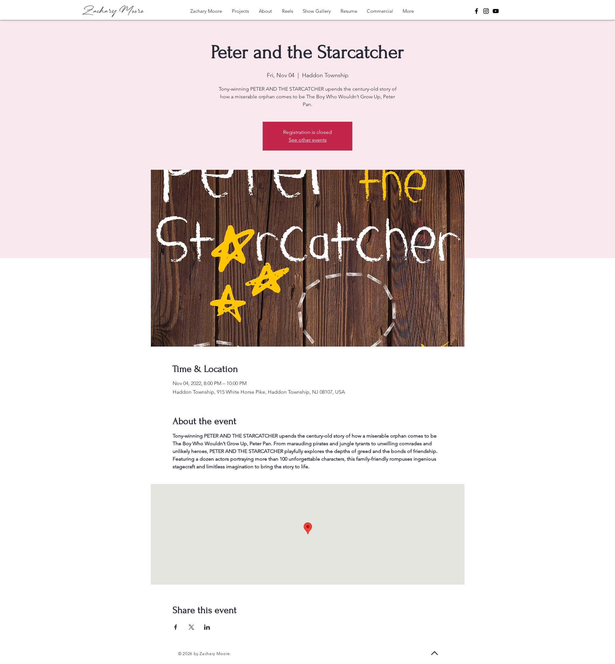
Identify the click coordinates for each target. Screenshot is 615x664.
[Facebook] (476, 11)
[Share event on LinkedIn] (207, 627)
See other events (308, 140)
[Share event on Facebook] (176, 627)
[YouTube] (495, 11)
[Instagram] (486, 11)
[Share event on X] (191, 627)
